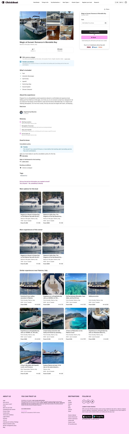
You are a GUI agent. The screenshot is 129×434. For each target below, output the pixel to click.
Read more (23, 106)
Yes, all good (23, 183)
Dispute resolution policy (9, 423)
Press (4, 405)
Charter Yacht (71, 422)
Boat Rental (36, 2)
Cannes (70, 409)
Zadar (69, 411)
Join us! (5, 420)
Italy (69, 405)
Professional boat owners (9, 409)
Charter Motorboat (72, 416)
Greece (70, 404)
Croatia (70, 402)
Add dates (25, 156)
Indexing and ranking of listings (10, 422)
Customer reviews (26, 408)
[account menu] (125, 2)
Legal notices (6, 416)
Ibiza (69, 407)
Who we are (6, 402)
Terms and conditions (8, 414)
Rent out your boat (7, 407)
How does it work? (7, 404)
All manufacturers (72, 424)
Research (96, 2)
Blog (4, 427)
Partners (5, 418)
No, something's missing (36, 183)
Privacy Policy (6, 411)
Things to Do (45, 2)
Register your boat (87, 2)
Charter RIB (71, 420)
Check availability (94, 32)
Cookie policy (6, 413)
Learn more (25, 161)
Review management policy (9, 425)
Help (4, 400)
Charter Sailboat (72, 415)
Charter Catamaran (72, 418)
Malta (69, 400)
